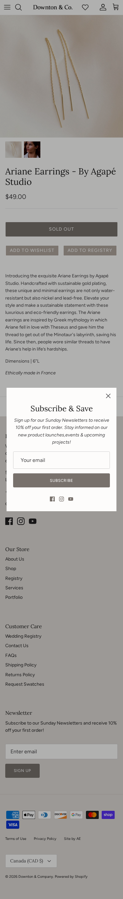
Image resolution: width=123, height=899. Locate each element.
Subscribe (61, 480)
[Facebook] (52, 499)
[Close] (108, 396)
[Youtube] (70, 499)
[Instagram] (61, 499)
